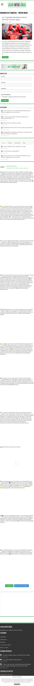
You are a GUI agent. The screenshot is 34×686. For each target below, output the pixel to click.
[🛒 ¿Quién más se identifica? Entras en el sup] (17, 428)
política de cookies (11, 682)
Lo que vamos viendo (5, 645)
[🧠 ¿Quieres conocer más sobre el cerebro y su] (17, 394)
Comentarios (17, 143)
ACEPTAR (17, 684)
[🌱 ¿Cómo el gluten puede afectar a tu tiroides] (17, 257)
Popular (10, 143)
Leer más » (5, 57)
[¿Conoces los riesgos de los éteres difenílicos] (17, 188)
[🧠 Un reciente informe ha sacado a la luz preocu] (17, 291)
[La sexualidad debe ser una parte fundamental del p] (17, 566)
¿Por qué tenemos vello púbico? (11, 151)
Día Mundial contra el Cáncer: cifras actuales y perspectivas (18, 127)
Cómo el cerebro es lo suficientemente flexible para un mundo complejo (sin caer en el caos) (15, 665)
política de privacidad (20, 96)
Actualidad (3, 637)
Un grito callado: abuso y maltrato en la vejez (14, 146)
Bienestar (2, 642)
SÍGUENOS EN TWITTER (6, 671)
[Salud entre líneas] (17, 4)
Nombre (3, 82)
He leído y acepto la (14, 96)
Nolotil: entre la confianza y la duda (12, 123)
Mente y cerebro (4, 647)
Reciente (4, 143)
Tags (24, 143)
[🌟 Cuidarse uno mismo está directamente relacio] (17, 360)
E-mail (3, 76)
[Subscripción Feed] (33, 13)
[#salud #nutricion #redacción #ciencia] (17, 463)
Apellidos (3, 88)
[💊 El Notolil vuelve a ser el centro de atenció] (17, 325)
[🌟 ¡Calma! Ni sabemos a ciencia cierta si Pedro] (17, 222)
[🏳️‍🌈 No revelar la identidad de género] (17, 531)
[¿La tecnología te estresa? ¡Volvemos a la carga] (17, 497)
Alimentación (3, 639)
